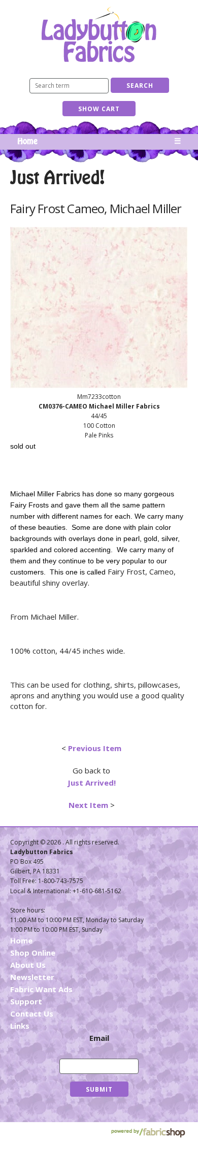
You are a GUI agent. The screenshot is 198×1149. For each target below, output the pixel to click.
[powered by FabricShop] (148, 1133)
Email (99, 1038)
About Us (28, 965)
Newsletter (32, 977)
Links (19, 1026)
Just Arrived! (92, 783)
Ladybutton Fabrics (99, 34)
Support (26, 1001)
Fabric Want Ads (41, 989)
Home (27, 142)
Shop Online (32, 953)
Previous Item (94, 748)
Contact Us (31, 1013)
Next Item (88, 805)
